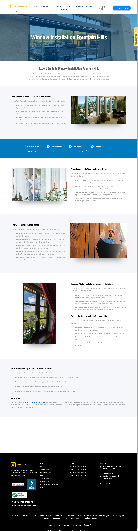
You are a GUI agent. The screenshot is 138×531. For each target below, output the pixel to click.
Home (36, 7)
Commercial (45, 7)
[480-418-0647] (100, 8)
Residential (58, 7)
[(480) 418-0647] (101, 473)
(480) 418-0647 (108, 473)
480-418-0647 (104, 8)
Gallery (89, 7)
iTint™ (69, 7)
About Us (64, 9)
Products (79, 7)
